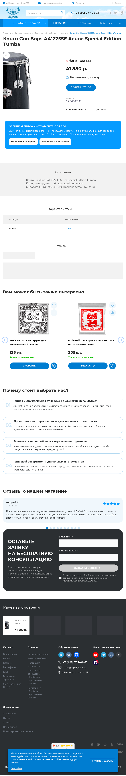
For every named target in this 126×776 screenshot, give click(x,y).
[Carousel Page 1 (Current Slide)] (47, 528)
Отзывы (7, 718)
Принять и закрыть (102, 761)
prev (40, 528)
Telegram (80, 3)
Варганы (7, 663)
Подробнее (16, 768)
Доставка (100, 109)
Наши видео (10, 727)
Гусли (6, 671)
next (85, 528)
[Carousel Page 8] (72, 528)
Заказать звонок (88, 567)
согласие (74, 575)
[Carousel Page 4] (58, 528)
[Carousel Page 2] (51, 528)
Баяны (6, 658)
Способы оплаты (76, 109)
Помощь (33, 647)
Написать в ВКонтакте (55, 141)
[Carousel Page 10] (79, 528)
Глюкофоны (9, 667)
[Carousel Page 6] (65, 528)
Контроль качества (38, 654)
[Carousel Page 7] (68, 528)
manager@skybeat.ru (52, 3)
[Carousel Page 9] (75, 528)
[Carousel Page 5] (61, 528)
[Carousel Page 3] (54, 528)
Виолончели (10, 654)
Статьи (6, 722)
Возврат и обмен (37, 658)
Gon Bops (69, 228)
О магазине (9, 713)
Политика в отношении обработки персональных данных (35, 677)
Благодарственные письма (18, 731)
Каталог (8, 647)
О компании (11, 706)
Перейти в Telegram (23, 141)
